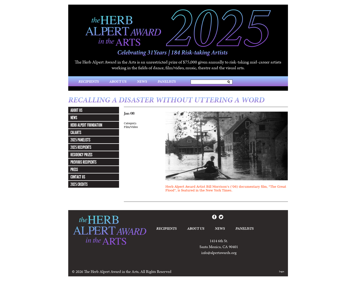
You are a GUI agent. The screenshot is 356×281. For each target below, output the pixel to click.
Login (281, 271)
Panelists (167, 81)
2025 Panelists (80, 140)
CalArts (75, 132)
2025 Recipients (80, 147)
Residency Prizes (81, 154)
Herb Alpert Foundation (86, 125)
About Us (117, 81)
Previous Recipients (83, 162)
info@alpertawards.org (219, 252)
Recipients (88, 81)
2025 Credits (79, 184)
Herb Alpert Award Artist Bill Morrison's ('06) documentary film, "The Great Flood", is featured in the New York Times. (225, 188)
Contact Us (77, 177)
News (142, 81)
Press (74, 169)
